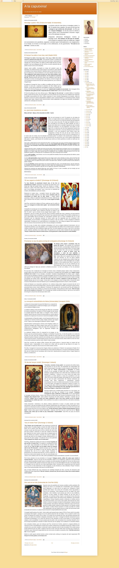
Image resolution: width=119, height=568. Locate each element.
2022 (86, 78)
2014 (86, 135)
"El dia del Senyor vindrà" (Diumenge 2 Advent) (40, 362)
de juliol (87, 116)
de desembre (88, 82)
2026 (86, 71)
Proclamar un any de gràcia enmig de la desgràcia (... (90, 98)
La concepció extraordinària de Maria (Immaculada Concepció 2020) (47, 301)
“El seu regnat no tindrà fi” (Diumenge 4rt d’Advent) (41, 180)
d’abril (87, 120)
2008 (86, 145)
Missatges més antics (75, 543)
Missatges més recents (29, 543)
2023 (86, 76)
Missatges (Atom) (33, 544)
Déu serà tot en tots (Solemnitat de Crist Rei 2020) (41, 482)
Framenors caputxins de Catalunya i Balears (89, 49)
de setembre (88, 112)
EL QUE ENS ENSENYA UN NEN (35, 110)
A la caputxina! (35, 6)
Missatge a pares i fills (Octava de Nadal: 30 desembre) (42, 23)
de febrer (87, 124)
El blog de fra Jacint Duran (90, 55)
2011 (86, 140)
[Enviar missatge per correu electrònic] (43, 49)
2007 (86, 147)
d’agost (87, 114)
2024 (86, 74)
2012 (86, 139)
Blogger (66, 552)
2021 (86, 79)
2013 (86, 137)
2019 (86, 127)
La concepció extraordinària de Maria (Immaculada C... (90, 103)
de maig (87, 119)
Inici (52, 543)
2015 (86, 134)
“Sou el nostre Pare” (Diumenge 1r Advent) (38, 423)
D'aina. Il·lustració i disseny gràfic (88, 65)
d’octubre (88, 111)
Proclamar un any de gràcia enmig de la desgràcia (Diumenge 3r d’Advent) (49, 241)
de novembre (88, 109)
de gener (87, 125)
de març (87, 122)
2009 (86, 143)
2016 (86, 132)
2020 (86, 81)
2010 (86, 142)
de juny (87, 117)
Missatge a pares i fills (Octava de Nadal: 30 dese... (90, 85)
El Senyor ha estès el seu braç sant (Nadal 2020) (40, 55)
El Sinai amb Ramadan (89, 66)
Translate (33, 17)
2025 (86, 73)
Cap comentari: (39, 49)
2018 (86, 129)
